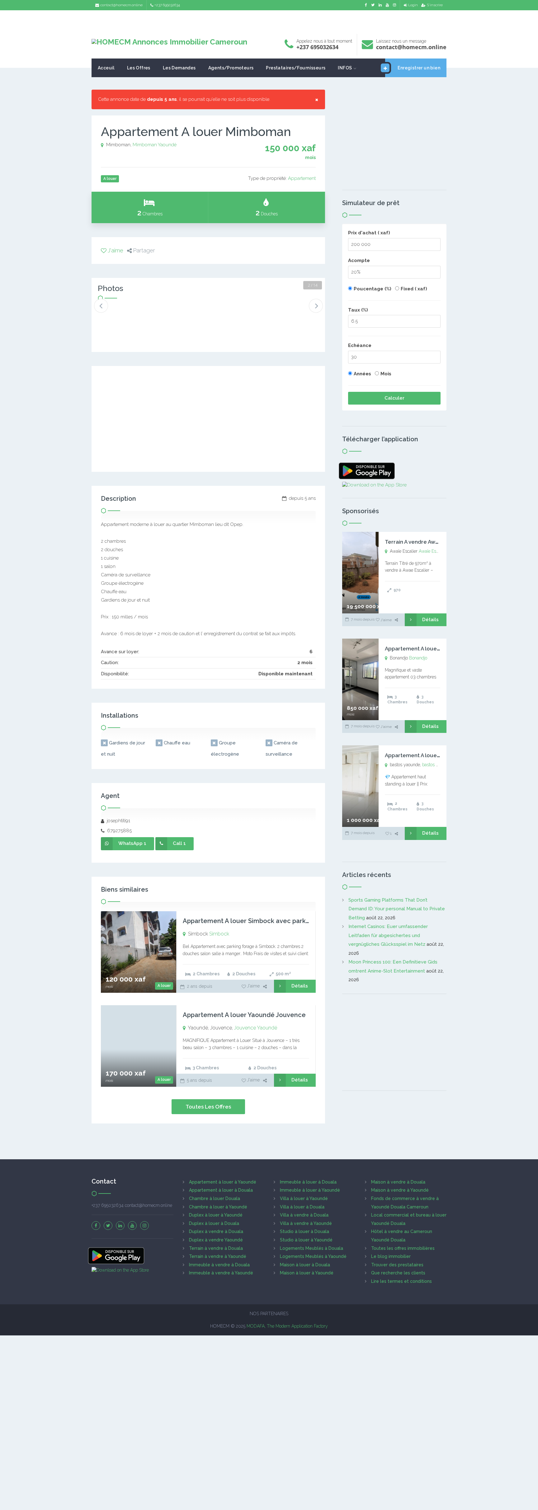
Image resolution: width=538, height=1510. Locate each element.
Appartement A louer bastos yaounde (433, 755)
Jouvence (245, 1028)
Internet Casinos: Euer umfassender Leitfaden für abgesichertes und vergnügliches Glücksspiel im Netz (388, 935)
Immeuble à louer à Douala (308, 1181)
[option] (118, 314)
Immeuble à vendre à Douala (219, 1264)
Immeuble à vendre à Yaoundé (221, 1272)
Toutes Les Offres (208, 1107)
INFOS (345, 67)
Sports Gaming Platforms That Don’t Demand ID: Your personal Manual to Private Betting (396, 909)
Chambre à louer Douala (214, 1198)
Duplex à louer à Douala (214, 1223)
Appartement (302, 178)
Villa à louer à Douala (302, 1206)
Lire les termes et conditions (401, 1281)
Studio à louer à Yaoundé (306, 1239)
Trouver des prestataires (397, 1264)
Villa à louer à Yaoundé (304, 1198)
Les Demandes (179, 67)
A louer (164, 985)
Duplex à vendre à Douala (216, 1231)
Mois (385, 374)
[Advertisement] (269, 20)
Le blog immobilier (391, 1256)
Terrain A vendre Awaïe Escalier (425, 542)
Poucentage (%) (372, 289)
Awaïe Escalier (432, 551)
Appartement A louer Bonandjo (425, 648)
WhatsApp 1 (132, 843)
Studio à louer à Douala (304, 1231)
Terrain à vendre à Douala (216, 1248)
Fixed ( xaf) (414, 289)
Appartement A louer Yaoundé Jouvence (244, 1015)
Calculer (394, 398)
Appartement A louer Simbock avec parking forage (260, 921)
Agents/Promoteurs (231, 67)
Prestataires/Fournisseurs (295, 67)
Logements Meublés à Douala (311, 1248)
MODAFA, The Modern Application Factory (287, 1326)
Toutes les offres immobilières (403, 1248)
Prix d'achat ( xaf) (369, 233)
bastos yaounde (437, 764)
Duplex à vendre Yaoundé (216, 1239)
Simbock (219, 934)
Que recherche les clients (398, 1272)
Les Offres (138, 67)
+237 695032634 (167, 5)
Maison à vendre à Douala (398, 1181)
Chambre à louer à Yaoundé (218, 1206)
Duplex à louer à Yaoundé (216, 1214)
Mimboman (145, 145)
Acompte (359, 260)
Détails (299, 986)
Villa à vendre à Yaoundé (306, 1223)
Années (362, 374)
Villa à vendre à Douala (304, 1214)
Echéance (359, 345)
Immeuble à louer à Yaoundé (310, 1190)
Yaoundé (167, 145)
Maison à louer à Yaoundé (306, 1272)
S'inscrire (435, 5)
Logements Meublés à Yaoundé (313, 1256)
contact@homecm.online (121, 5)
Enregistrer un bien (419, 67)
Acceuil (106, 67)
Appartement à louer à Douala (221, 1190)
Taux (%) (358, 310)
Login (413, 5)
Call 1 (179, 843)
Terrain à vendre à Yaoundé (217, 1256)
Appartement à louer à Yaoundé (222, 1181)
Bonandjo (418, 657)
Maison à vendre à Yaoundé (400, 1190)
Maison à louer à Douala (305, 1264)
